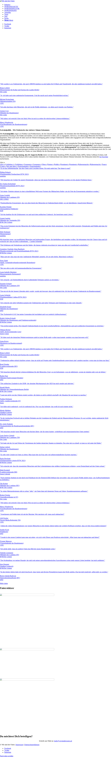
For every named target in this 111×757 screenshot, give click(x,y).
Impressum (19, 745)
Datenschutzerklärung (31, 745)
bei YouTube (103, 157)
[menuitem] (57, 5)
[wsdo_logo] (7, 1)
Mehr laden (4, 583)
